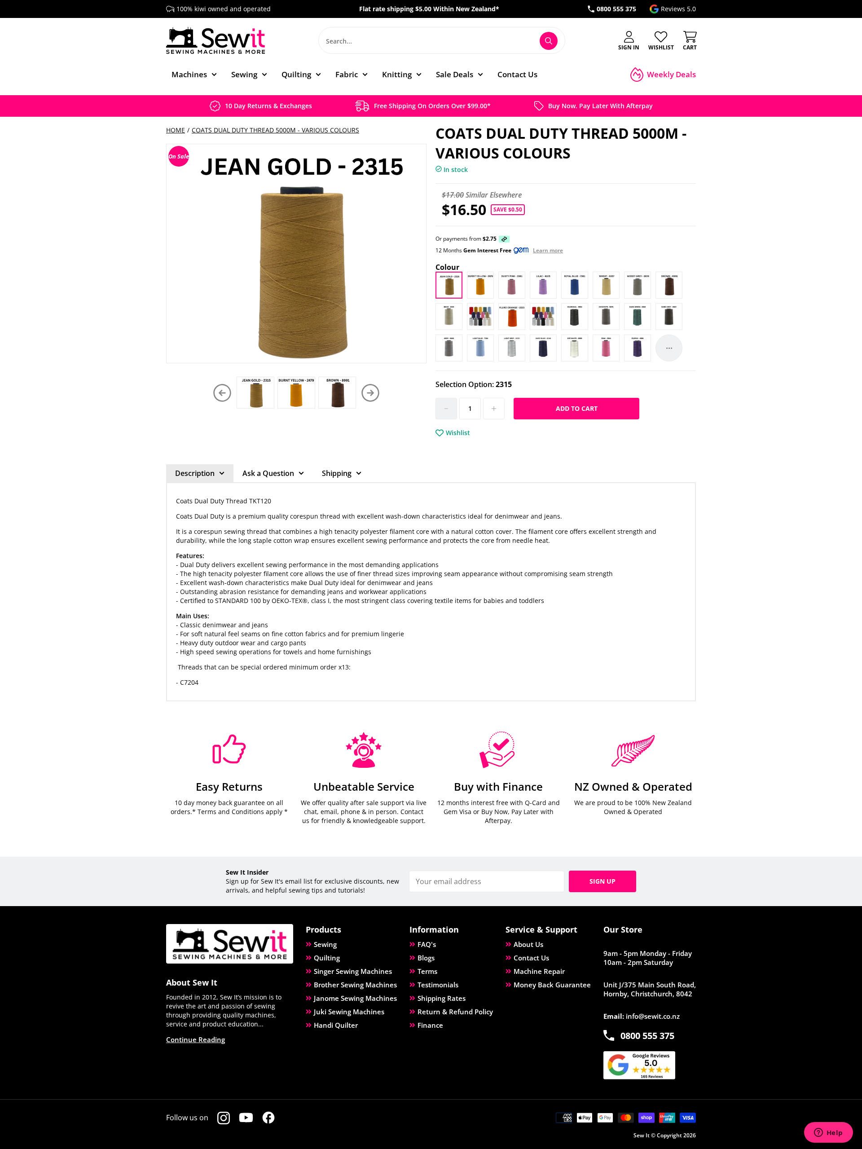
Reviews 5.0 (678, 8)
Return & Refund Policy (455, 1011)
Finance (430, 1025)
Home (175, 130)
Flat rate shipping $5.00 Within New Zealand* (429, 8)
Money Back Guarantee (552, 984)
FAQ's (427, 944)
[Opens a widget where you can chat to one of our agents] (828, 1133)
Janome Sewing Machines (355, 998)
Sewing (325, 944)
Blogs (426, 957)
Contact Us (531, 957)
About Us (528, 944)
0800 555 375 (616, 8)
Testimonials (438, 984)
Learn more (548, 250)
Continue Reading (195, 1039)
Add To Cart (577, 408)
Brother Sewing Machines (355, 984)
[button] (370, 393)
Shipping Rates (442, 998)
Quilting (327, 957)
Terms (427, 971)
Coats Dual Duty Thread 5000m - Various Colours (275, 130)
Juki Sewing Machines (349, 1011)
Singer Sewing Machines (353, 971)
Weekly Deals (671, 74)
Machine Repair (539, 971)
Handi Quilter (336, 1025)
